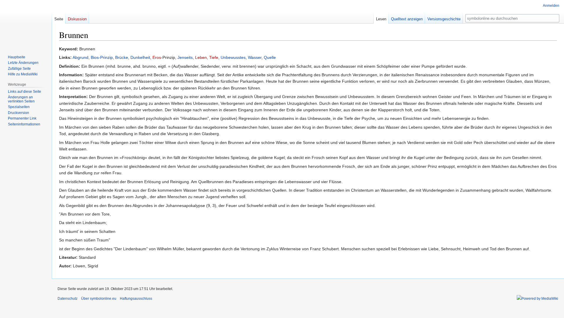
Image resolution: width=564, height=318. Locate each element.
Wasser (254, 57)
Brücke (121, 57)
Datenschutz (68, 299)
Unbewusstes (233, 57)
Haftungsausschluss (136, 299)
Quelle (270, 57)
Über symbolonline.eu (98, 299)
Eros (156, 57)
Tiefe (213, 57)
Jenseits (185, 57)
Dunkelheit (140, 57)
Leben (201, 57)
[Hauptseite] (25, 23)
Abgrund (80, 57)
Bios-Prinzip (102, 57)
